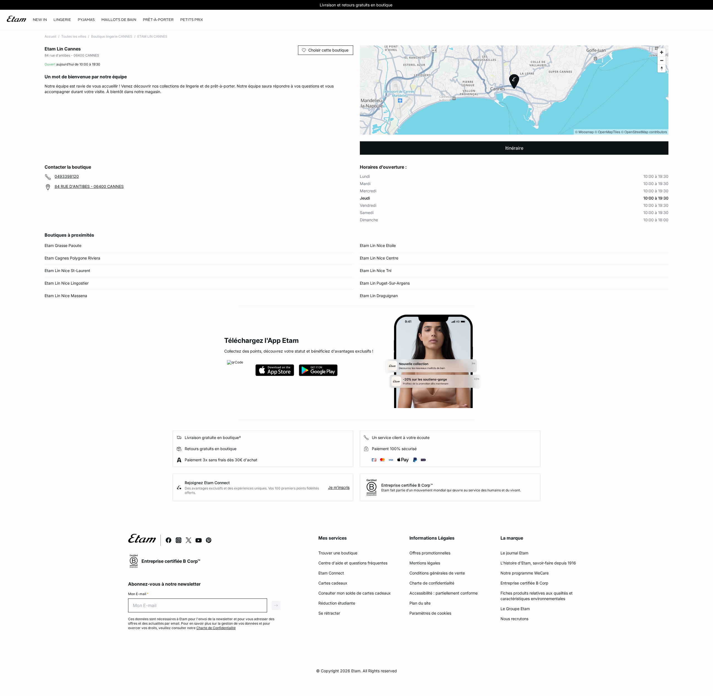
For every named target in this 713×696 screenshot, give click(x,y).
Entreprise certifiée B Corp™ (407, 485)
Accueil (50, 36)
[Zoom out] (662, 60)
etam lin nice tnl (375, 270)
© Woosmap (584, 131)
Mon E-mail (138, 594)
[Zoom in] (662, 52)
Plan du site (420, 603)
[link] (40, 20)
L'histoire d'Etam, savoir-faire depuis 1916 (538, 563)
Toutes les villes (73, 36)
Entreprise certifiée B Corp (524, 583)
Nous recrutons (514, 618)
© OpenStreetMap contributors (644, 131)
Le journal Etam (514, 553)
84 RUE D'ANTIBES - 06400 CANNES (89, 186)
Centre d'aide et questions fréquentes (352, 563)
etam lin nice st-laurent (67, 270)
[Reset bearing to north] (662, 68)
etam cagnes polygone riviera (72, 258)
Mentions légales (424, 563)
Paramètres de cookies (430, 613)
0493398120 (67, 176)
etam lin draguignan (379, 295)
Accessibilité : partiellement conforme (443, 593)
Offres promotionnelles (429, 553)
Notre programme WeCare (524, 573)
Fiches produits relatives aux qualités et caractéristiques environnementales (536, 596)
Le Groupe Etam (515, 608)
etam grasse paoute (63, 245)
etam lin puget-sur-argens (385, 283)
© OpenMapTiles (607, 131)
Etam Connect (331, 573)
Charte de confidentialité (431, 583)
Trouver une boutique (337, 553)
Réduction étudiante (336, 603)
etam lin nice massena (66, 295)
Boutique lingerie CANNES (111, 36)
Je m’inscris (339, 487)
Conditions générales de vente (437, 573)
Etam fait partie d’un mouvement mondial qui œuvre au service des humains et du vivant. (451, 490)
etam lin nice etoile (378, 245)
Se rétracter (329, 613)
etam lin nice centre (379, 258)
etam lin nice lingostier (67, 283)
